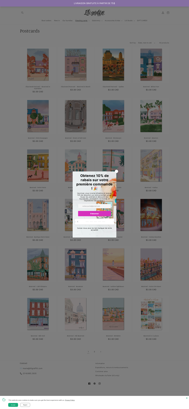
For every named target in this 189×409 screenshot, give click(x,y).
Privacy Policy (70, 400)
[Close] (187, 398)
